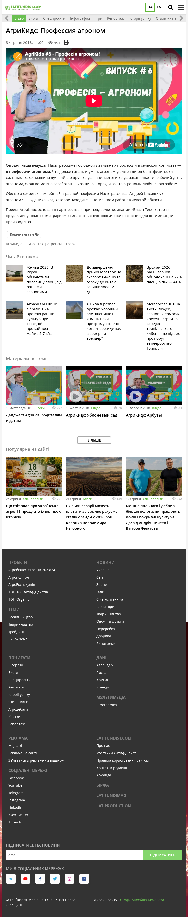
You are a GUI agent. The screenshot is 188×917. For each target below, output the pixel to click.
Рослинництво (20, 617)
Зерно (101, 584)
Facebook (16, 778)
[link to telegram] (11, 879)
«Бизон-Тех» (142, 209)
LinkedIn (15, 807)
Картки (14, 716)
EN (159, 7)
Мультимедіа (111, 697)
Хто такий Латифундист (116, 753)
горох (70, 244)
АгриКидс (28, 209)
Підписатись (162, 855)
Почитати (19, 657)
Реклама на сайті (22, 753)
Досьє (101, 672)
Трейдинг (16, 631)
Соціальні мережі (27, 770)
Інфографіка (106, 704)
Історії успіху (19, 694)
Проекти (17, 562)
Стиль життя (18, 702)
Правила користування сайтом (122, 760)
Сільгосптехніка (109, 599)
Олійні (101, 592)
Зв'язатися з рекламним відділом (36, 760)
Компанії (103, 679)
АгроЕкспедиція (21, 584)
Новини (105, 562)
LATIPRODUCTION (113, 806)
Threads (15, 822)
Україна (103, 569)
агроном (54, 244)
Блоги (40, 408)
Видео (95, 408)
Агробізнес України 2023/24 (31, 569)
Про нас (103, 745)
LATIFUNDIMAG (111, 795)
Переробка (105, 628)
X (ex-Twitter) (18, 814)
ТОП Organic (18, 599)
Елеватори (105, 606)
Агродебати (18, 709)
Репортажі (17, 724)
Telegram (16, 792)
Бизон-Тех (34, 244)
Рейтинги (16, 687)
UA (150, 7)
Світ (99, 577)
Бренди (102, 687)
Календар (104, 665)
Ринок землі (18, 639)
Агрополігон (18, 577)
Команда (103, 775)
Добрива (103, 636)
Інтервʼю (15, 665)
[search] (171, 7)
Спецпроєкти (33, 499)
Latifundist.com (113, 738)
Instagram (16, 800)
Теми (14, 609)
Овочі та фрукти (110, 621)
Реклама (18, 738)
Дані (101, 657)
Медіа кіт (16, 745)
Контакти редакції (111, 767)
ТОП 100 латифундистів (28, 592)
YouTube (15, 785)
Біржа (102, 785)
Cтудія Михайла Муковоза (142, 899)
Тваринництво (20, 624)
